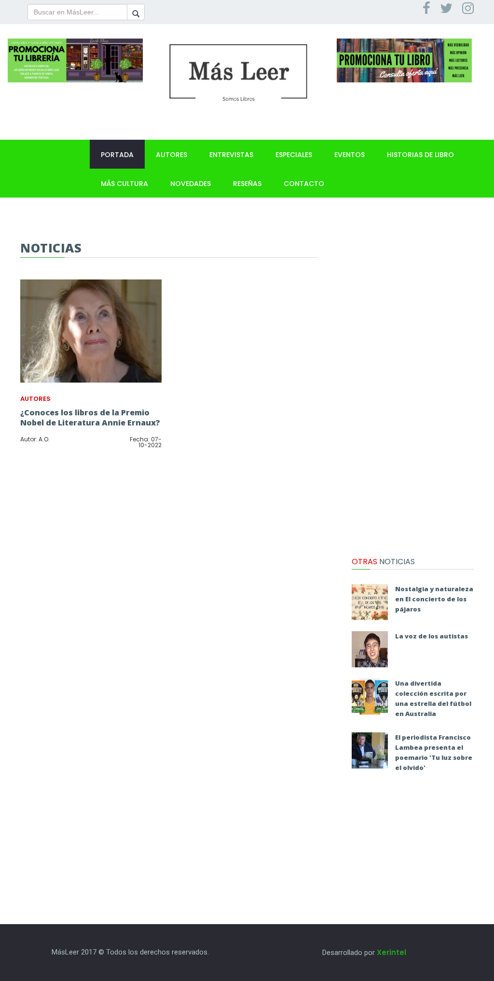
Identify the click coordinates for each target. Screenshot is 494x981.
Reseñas (247, 183)
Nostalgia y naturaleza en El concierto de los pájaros (434, 598)
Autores (171, 154)
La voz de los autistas (431, 636)
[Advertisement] (413, 385)
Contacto (304, 183)
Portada (117, 154)
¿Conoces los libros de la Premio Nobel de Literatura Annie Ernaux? (90, 417)
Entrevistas (231, 154)
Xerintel (391, 952)
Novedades (190, 183)
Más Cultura (124, 183)
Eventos (349, 154)
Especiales (293, 154)
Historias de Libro (420, 154)
